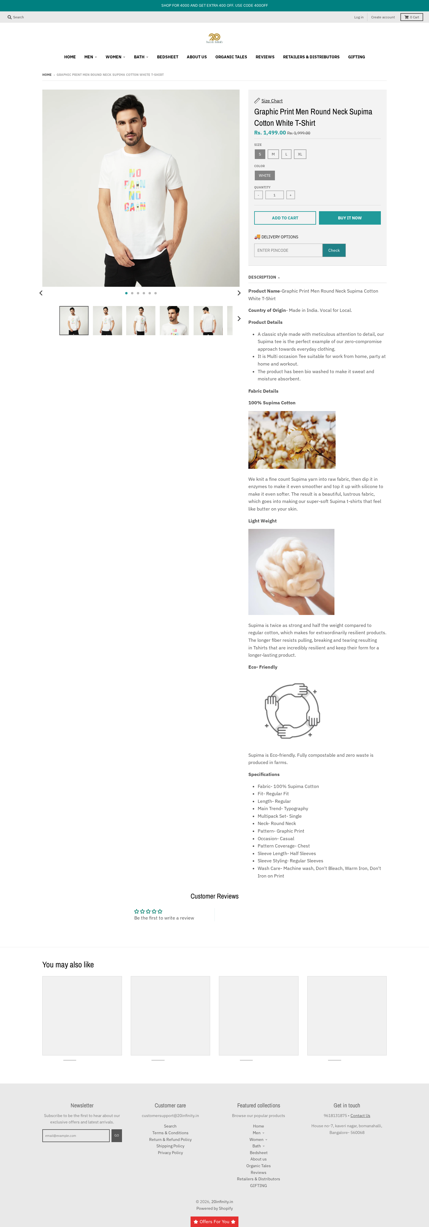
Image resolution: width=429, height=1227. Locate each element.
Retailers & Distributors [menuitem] (311, 57)
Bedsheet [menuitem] (167, 57)
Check (334, 250)
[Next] (239, 293)
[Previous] (41, 293)
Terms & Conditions (170, 1132)
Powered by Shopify (214, 1208)
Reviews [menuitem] (265, 57)
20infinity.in (222, 1201)
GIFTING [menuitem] (356, 57)
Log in (359, 17)
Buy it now (350, 218)
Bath (256, 1146)
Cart (414, 17)
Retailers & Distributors (258, 1178)
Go (116, 1135)
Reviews (258, 1172)
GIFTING (258, 1185)
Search (170, 1126)
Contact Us (360, 1115)
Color (259, 166)
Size (258, 145)
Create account (383, 17)
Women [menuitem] (113, 57)
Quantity (262, 187)
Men (257, 1132)
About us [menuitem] (197, 57)
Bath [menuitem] (139, 57)
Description (262, 277)
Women (257, 1139)
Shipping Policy (170, 1146)
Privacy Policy (170, 1152)
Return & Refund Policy (170, 1139)
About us (258, 1159)
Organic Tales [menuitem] (231, 57)
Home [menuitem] (70, 57)
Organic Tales (258, 1165)
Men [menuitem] (88, 57)
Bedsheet (259, 1152)
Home (47, 75)
